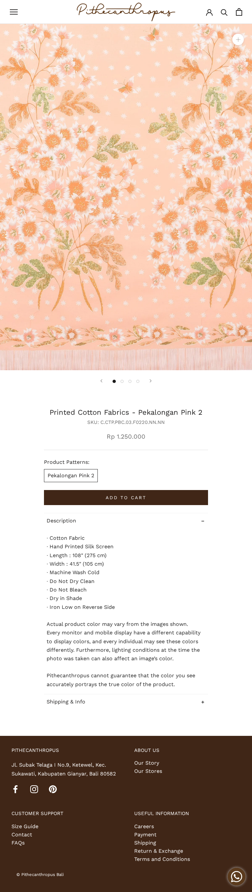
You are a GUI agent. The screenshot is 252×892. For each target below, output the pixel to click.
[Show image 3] (130, 381)
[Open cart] (239, 12)
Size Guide (24, 826)
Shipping (145, 843)
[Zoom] (238, 39)
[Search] (224, 12)
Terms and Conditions (162, 859)
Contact (21, 834)
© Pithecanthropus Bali (40, 874)
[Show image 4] (137, 381)
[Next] (151, 380)
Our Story (146, 763)
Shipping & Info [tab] (66, 702)
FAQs (18, 843)
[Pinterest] (53, 789)
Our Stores (148, 771)
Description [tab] (61, 521)
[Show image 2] (122, 381)
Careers (144, 826)
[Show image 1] (114, 381)
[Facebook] (15, 789)
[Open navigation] (14, 12)
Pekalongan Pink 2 (71, 475)
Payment (145, 834)
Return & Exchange (158, 851)
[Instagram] (34, 789)
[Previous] (101, 380)
